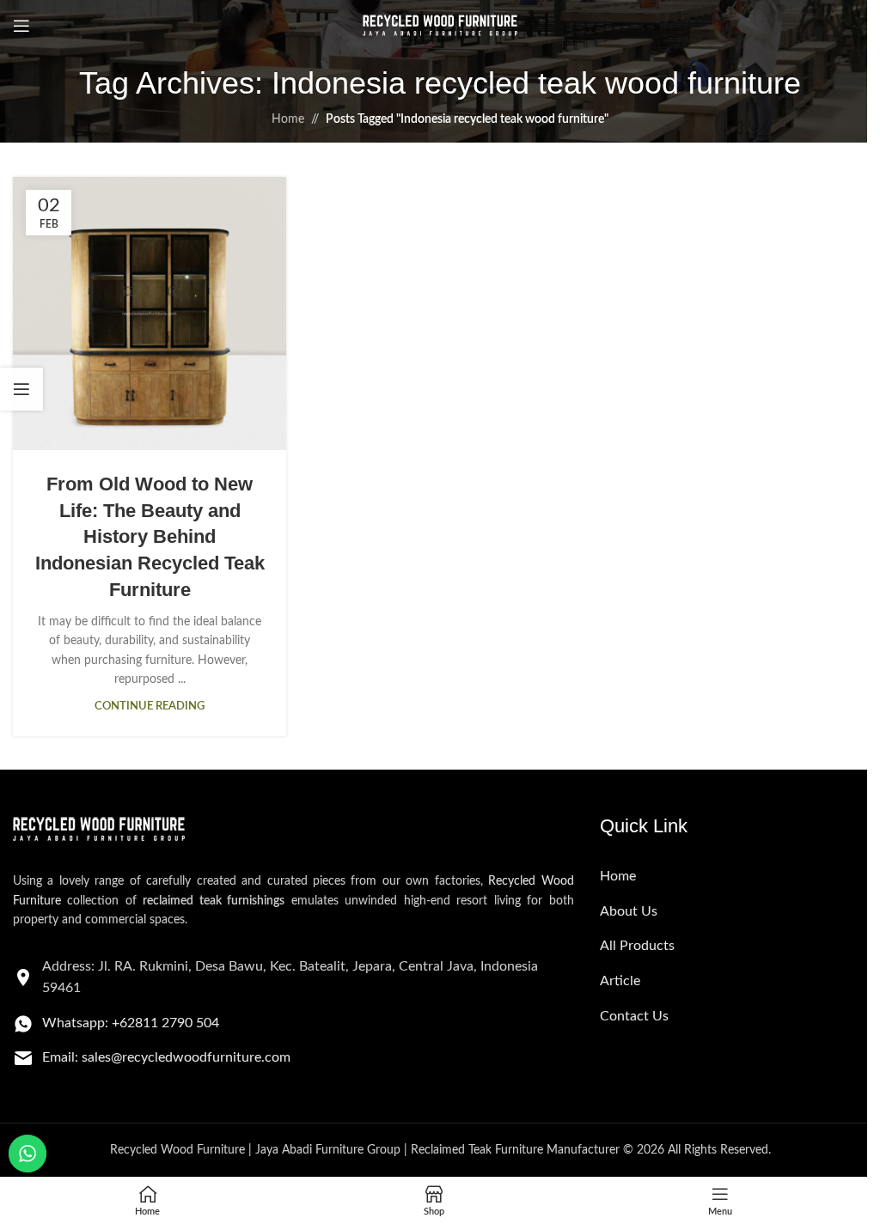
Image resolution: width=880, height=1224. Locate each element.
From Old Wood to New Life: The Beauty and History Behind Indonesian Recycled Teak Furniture (150, 536)
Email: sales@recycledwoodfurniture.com (166, 1057)
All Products (637, 946)
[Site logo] (440, 26)
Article (620, 981)
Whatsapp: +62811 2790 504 (130, 1023)
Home (288, 119)
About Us (628, 911)
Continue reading (150, 706)
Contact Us (634, 1016)
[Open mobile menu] (21, 26)
